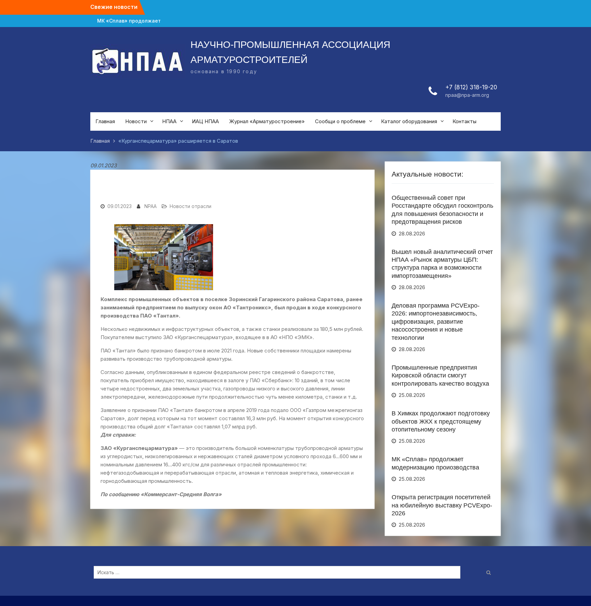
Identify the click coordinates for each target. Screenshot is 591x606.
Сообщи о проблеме (340, 121)
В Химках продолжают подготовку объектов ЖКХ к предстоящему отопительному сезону (441, 421)
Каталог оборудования (409, 121)
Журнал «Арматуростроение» (267, 121)
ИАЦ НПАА (205, 121)
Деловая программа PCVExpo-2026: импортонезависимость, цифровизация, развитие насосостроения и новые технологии (436, 321)
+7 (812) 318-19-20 (471, 87)
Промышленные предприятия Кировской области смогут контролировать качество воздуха (440, 375)
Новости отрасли (190, 206)
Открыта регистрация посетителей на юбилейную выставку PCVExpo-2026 (442, 505)
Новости (136, 121)
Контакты (464, 121)
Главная (105, 121)
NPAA (150, 206)
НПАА (169, 121)
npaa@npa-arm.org (467, 95)
